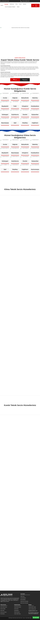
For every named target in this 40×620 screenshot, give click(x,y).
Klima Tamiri (20, 354)
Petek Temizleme (17, 612)
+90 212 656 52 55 (32, 608)
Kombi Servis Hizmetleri (24, 601)
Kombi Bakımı (20, 435)
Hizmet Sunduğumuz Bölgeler (10, 6)
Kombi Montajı (20, 533)
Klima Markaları (23, 599)
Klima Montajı (20, 256)
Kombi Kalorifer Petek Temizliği (20, 468)
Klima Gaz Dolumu (3, 612)
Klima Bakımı (20, 322)
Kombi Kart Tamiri (20, 549)
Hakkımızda (22, 596)
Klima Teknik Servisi (20, 224)
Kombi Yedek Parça (20, 582)
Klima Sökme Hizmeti (20, 363)
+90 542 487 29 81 (32, 607)
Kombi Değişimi (20, 500)
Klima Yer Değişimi (20, 371)
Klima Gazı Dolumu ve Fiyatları (20, 387)
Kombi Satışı (20, 541)
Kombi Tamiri (20, 427)
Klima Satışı (20, 379)
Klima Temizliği (20, 289)
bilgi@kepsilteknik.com (32, 610)
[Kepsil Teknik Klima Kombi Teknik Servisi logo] (1, 5)
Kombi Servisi (20, 418)
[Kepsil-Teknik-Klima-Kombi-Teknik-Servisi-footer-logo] (6, 594)
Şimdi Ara (25, 79)
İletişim (18, 6)
